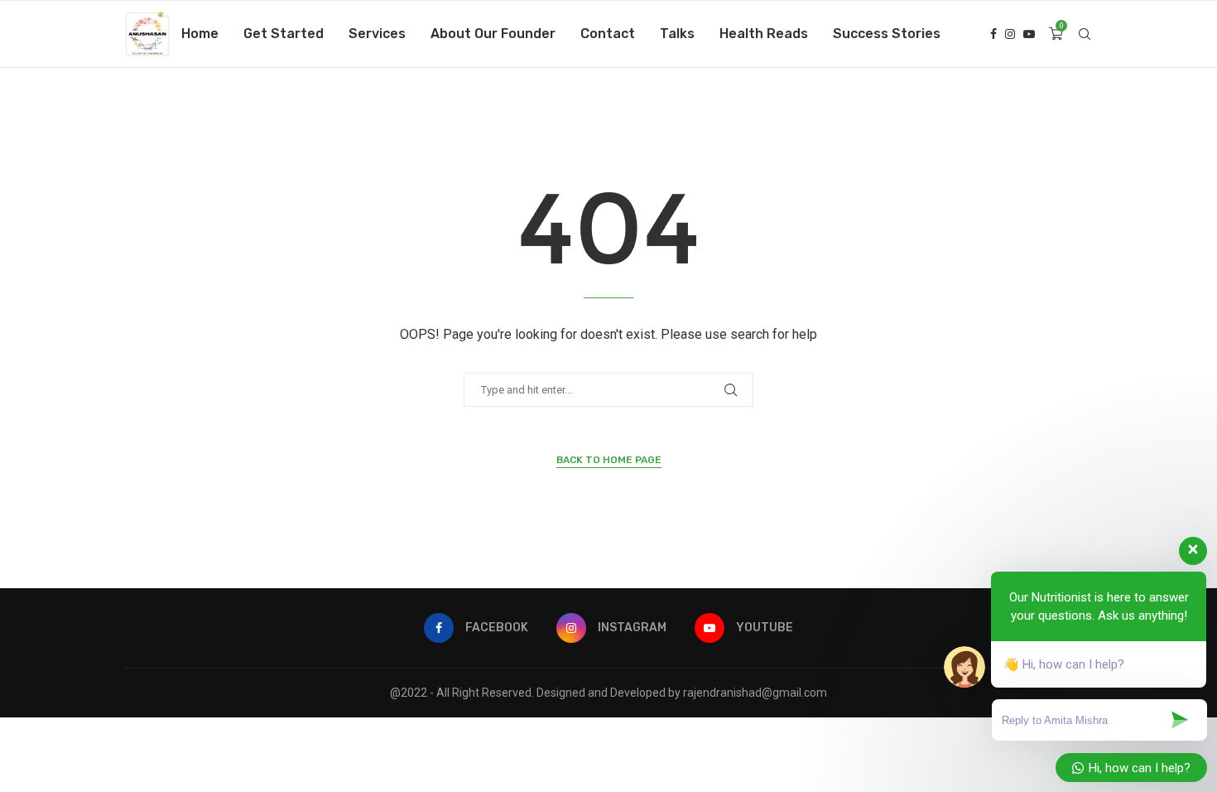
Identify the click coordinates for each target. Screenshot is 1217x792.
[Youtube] (1029, 34)
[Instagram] (1010, 34)
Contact (607, 33)
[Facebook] (993, 34)
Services (377, 33)
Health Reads (763, 33)
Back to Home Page (608, 460)
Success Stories (886, 33)
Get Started (283, 33)
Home (200, 33)
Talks (677, 33)
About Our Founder (493, 33)
